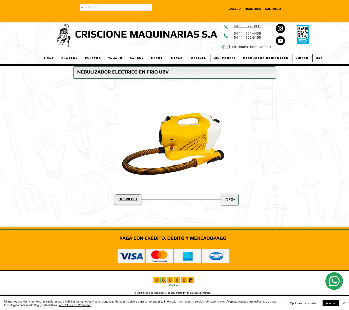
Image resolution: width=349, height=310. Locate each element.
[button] (70, 58)
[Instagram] (280, 28)
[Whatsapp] (334, 281)
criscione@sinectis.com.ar (251, 47)
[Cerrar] (344, 303)
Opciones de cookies (303, 303)
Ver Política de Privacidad (75, 305)
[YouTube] (280, 40)
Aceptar (331, 303)
